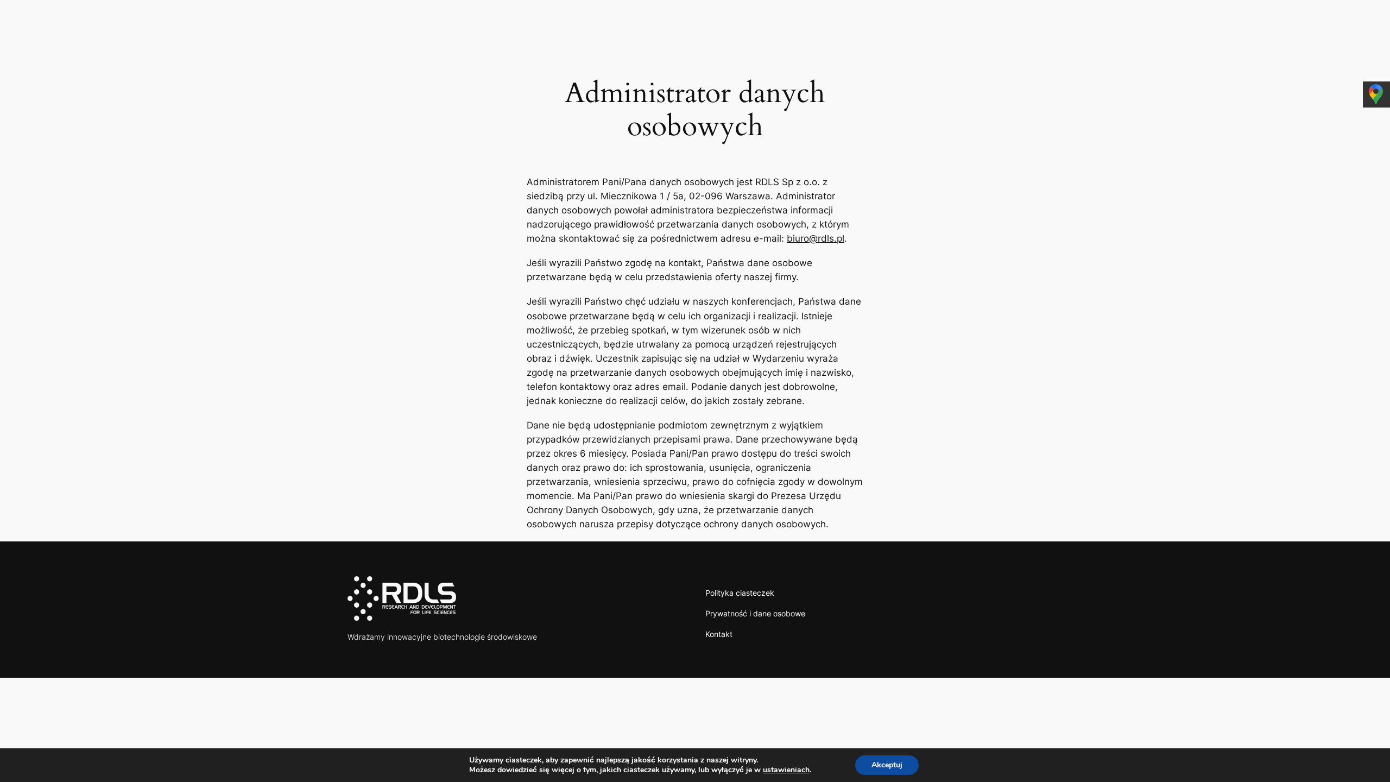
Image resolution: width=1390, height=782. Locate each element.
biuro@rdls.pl (815, 238)
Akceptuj (886, 765)
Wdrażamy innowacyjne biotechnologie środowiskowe (442, 636)
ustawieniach (786, 770)
